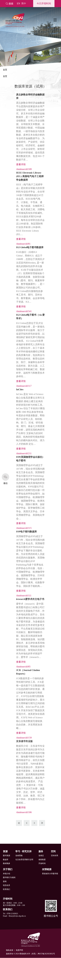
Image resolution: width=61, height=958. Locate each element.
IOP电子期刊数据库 (26, 531)
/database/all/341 (24, 311)
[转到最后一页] (42, 823)
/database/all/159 (24, 737)
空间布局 (54, 856)
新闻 (5, 881)
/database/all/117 (24, 386)
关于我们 (7, 869)
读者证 (41, 856)
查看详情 (21, 164)
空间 (53, 851)
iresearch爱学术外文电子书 (30, 599)
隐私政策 (9, 950)
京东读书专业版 (24, 741)
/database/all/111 (23, 595)
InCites (19, 389)
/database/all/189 (24, 169)
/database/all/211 (24, 453)
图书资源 (6, 856)
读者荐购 (19, 856)
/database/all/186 (24, 812)
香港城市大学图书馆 (50, 874)
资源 (5, 851)
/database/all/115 (24, 528)
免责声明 (19, 950)
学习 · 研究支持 (23, 851)
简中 (23, 3)
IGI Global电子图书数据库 (30, 247)
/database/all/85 (23, 666)
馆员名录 (6, 885)
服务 (40, 851)
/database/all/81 (23, 243)
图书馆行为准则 (9, 877)
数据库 (5, 860)
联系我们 (6, 889)
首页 (5, 70)
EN (18, 3)
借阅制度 (42, 860)
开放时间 (42, 863)
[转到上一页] (27, 823)
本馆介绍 (6, 874)
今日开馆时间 (44, 3)
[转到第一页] (19, 823)
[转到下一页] (34, 823)
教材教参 (6, 863)
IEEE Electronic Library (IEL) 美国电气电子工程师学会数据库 (30, 176)
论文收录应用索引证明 (24, 860)
